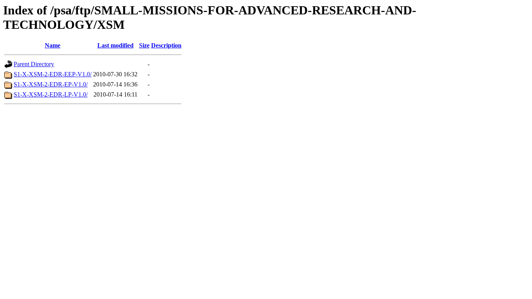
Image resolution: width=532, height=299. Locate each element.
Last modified (115, 45)
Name (52, 45)
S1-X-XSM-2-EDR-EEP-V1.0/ (53, 74)
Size (144, 45)
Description (166, 45)
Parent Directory (34, 64)
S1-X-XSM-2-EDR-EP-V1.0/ (51, 84)
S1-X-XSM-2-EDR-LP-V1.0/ (51, 94)
